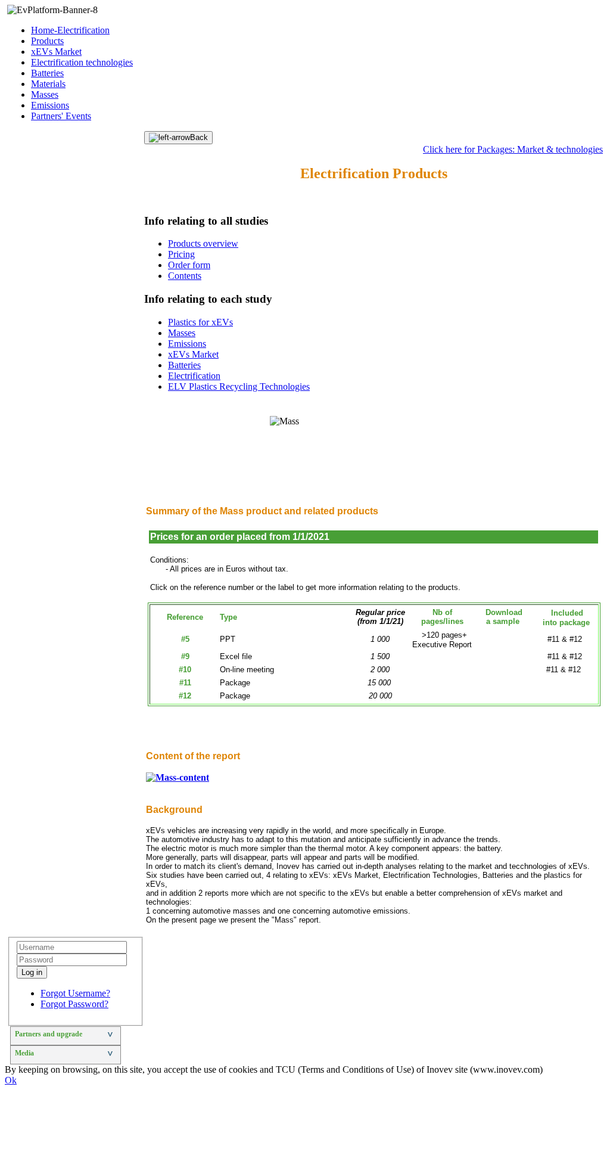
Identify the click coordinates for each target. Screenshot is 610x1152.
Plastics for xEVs (200, 322)
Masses (44, 94)
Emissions (50, 105)
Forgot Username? (75, 993)
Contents (184, 276)
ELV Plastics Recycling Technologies (239, 386)
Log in (31, 972)
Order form (189, 265)
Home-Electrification (70, 30)
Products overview (203, 243)
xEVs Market (56, 51)
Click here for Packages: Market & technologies (513, 149)
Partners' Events (61, 116)
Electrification (194, 376)
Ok (11, 1080)
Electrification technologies (82, 62)
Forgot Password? (74, 1004)
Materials (48, 84)
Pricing (181, 254)
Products (47, 41)
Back (199, 137)
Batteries (47, 73)
